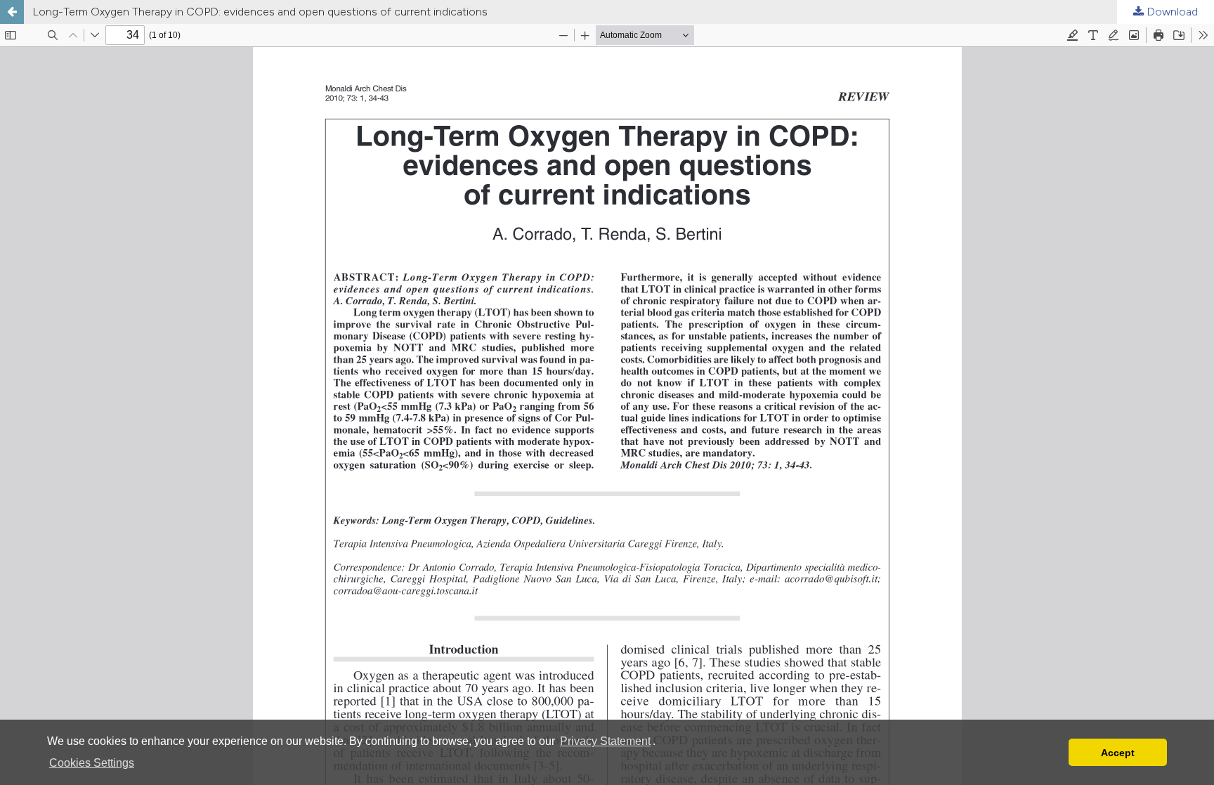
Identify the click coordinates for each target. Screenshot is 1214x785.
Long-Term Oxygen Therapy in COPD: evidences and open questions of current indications (260, 11)
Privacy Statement (605, 741)
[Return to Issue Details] (12, 12)
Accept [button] (1118, 752)
